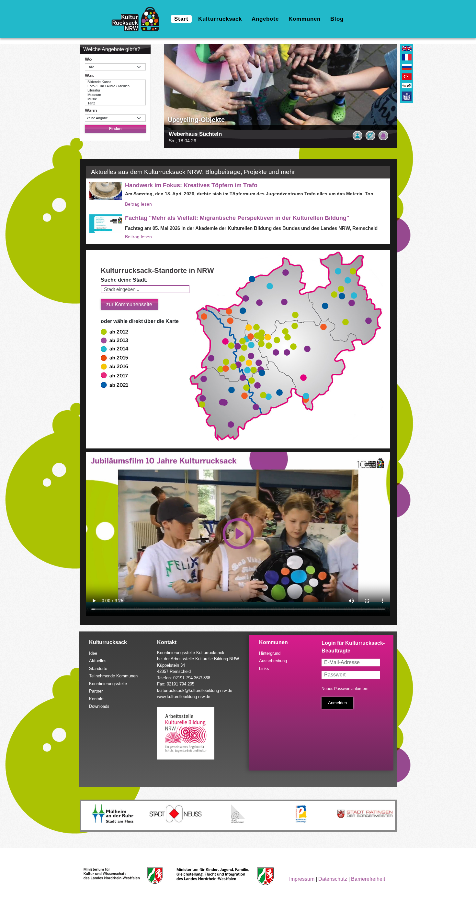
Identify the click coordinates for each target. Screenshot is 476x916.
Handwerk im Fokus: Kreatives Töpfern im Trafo (191, 185)
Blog (337, 19)
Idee (93, 653)
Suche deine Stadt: (124, 280)
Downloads (99, 706)
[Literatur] (115, 90)
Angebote (265, 19)
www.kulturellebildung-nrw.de (183, 696)
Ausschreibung (273, 660)
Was (89, 75)
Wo (88, 59)
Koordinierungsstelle (108, 683)
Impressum (301, 879)
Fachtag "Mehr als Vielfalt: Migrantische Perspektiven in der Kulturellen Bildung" (237, 218)
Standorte (98, 668)
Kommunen (305, 19)
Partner (96, 691)
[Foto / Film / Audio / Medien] (115, 86)
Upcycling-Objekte (196, 119)
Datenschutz (332, 879)
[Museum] (115, 95)
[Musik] (115, 99)
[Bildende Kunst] (115, 82)
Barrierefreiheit (368, 879)
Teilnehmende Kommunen (113, 676)
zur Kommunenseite (129, 304)
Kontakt (96, 698)
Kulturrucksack (220, 19)
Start (181, 19)
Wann (91, 110)
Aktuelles (98, 660)
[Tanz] (115, 103)
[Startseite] (137, 19)
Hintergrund (269, 653)
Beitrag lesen (138, 204)
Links (264, 668)
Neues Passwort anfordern (345, 688)
